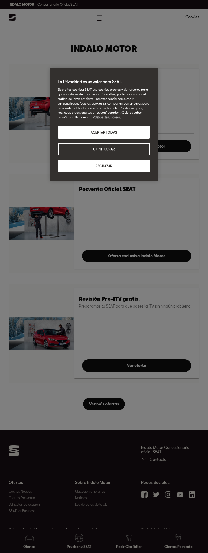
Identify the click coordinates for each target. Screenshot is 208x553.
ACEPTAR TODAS (104, 132)
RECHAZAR (104, 166)
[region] (104, 124)
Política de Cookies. (107, 117)
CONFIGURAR (104, 149)
